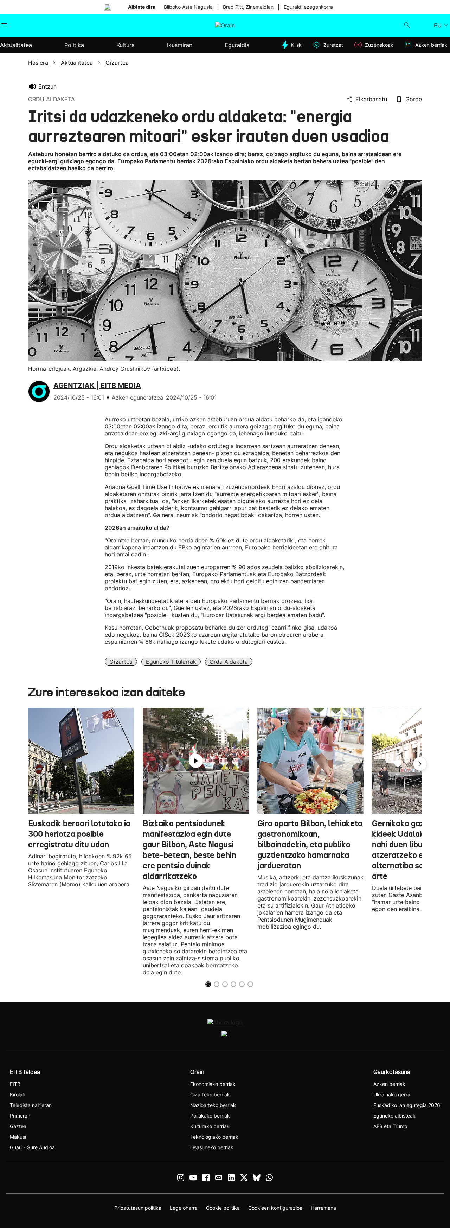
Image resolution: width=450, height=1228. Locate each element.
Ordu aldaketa (229, 661)
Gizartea (121, 661)
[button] (420, 764)
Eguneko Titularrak (171, 661)
